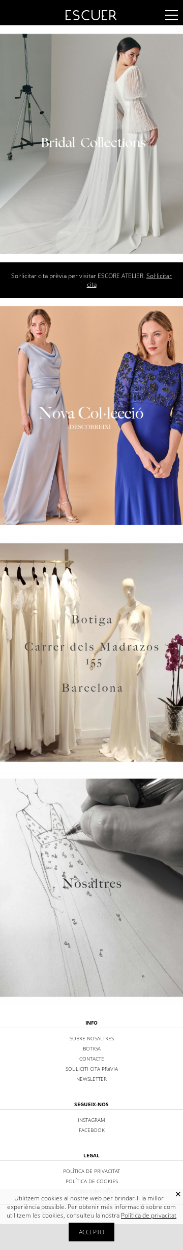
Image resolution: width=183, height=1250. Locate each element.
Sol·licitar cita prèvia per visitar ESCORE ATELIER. (91, 280)
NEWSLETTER (91, 1078)
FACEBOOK (92, 1130)
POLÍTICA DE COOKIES (92, 1181)
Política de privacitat (148, 1215)
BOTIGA (92, 1048)
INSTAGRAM (91, 1119)
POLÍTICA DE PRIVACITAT (91, 1171)
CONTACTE (91, 1058)
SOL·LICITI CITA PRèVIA (92, 1068)
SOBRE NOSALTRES (92, 1038)
